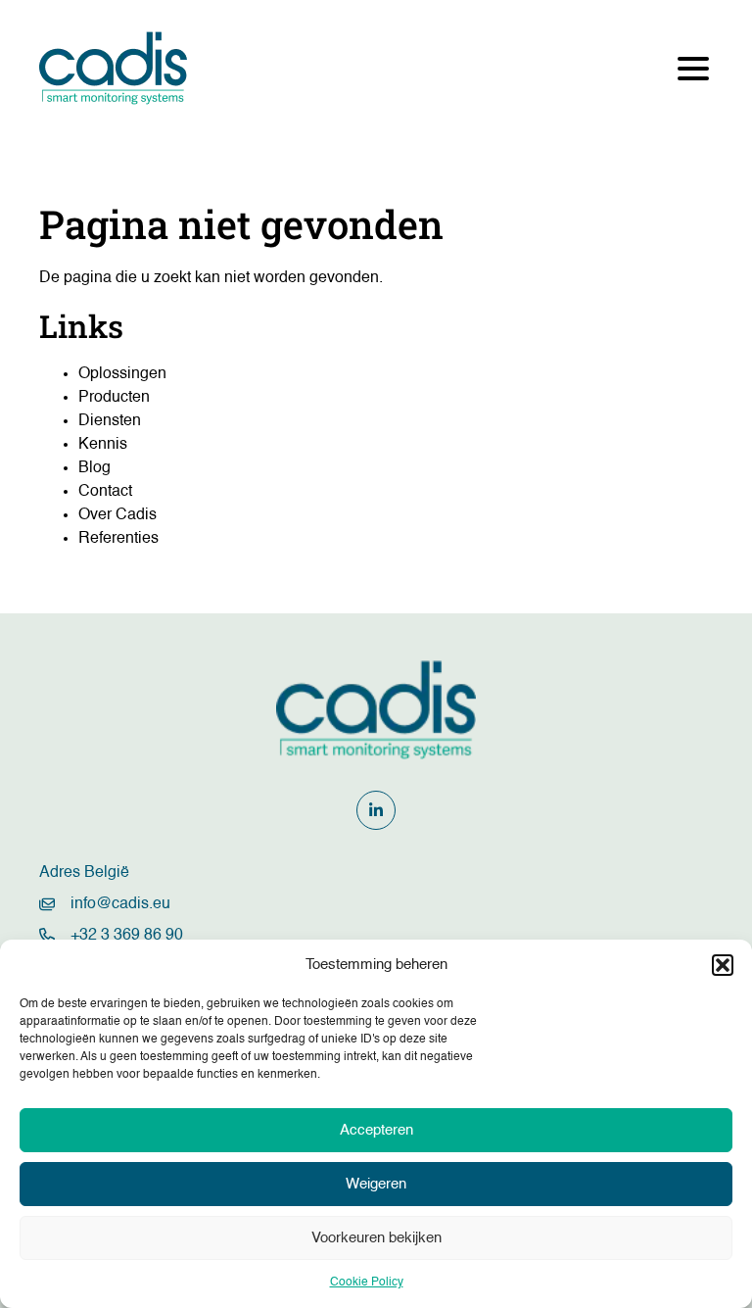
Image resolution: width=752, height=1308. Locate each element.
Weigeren (376, 1184)
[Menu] (693, 68)
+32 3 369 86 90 (126, 936)
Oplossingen (122, 374)
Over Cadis (117, 515)
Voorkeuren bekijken (376, 1238)
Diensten (109, 421)
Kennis (102, 445)
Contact (105, 492)
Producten (114, 398)
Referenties (118, 539)
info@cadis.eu (120, 904)
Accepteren (376, 1130)
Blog (94, 468)
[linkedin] (376, 810)
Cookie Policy (366, 1282)
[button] (722, 965)
